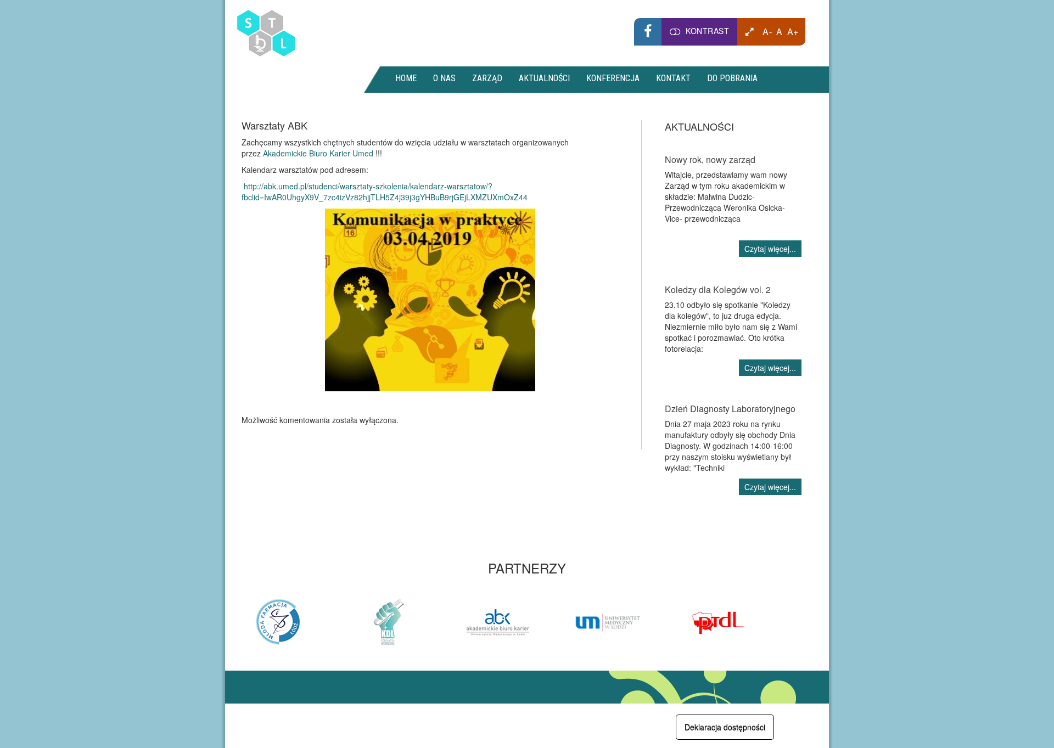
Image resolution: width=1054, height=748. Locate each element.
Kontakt (673, 78)
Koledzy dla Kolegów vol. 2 (718, 289)
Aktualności (544, 78)
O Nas (444, 78)
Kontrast (707, 30)
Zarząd (487, 78)
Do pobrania (732, 78)
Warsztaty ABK (274, 125)
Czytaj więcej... (770, 248)
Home (406, 78)
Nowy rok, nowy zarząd (710, 159)
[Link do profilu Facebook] (647, 32)
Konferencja (613, 78)
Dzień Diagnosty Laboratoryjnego (730, 408)
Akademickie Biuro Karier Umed (318, 153)
